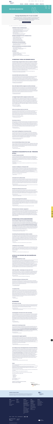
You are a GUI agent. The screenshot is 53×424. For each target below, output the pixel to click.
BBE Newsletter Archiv (39, 403)
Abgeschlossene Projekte (32, 409)
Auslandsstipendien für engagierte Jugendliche (17, 54)
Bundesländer (10, 401)
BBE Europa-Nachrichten (40, 401)
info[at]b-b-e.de (18, 419)
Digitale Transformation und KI (26, 402)
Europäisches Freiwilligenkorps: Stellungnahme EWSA (18, 37)
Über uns (10, 399)
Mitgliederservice (17, 402)
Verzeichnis (17, 400)
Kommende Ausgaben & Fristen (40, 402)
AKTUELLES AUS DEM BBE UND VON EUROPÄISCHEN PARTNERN (21, 46)
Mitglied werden (17, 401)
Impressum (14, 370)
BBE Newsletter (39, 400)
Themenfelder (24, 399)
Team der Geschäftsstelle (11, 404)
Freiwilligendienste (25, 407)
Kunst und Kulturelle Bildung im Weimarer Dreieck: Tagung (18, 34)
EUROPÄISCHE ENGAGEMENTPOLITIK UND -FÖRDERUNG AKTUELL (21, 35)
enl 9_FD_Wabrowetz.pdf (15, 285)
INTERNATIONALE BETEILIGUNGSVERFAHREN (18, 42)
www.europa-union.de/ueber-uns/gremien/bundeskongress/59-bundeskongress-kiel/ (21, 276)
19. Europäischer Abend (15, 49)
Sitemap (16, 416)
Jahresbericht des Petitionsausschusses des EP (17, 39)
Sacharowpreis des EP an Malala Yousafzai (17, 38)
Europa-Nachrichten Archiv (40, 404)
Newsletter (39, 399)
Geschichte (10, 402)
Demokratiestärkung (25, 401)
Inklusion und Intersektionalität (26, 408)
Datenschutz (13, 416)
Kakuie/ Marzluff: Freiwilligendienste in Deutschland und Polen (19, 33)
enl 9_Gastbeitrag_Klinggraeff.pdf (16, 106)
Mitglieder (17, 399)
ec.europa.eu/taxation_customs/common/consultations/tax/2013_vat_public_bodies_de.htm (22, 242)
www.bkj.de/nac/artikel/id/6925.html (16, 148)
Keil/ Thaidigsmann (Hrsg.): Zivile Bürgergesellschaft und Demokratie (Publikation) (21, 55)
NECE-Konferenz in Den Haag (15, 52)
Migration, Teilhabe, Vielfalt (25, 410)
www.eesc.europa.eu (15, 174)
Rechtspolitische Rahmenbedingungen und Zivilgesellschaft (32, 401)
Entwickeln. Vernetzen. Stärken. (12, 400)
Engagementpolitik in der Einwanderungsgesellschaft (25, 403)
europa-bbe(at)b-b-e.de (16, 365)
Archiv (23, 413)
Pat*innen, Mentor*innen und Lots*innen (33, 408)
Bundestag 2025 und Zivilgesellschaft (32, 403)
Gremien (10, 403)
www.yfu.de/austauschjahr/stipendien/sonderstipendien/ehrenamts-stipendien (21, 344)
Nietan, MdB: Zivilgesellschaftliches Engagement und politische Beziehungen (20, 30)
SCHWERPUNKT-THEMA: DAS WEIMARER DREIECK (19, 27)
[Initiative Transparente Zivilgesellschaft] (41, 420)
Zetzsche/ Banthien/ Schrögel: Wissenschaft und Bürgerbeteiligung (19, 43)
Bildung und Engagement (25, 400)
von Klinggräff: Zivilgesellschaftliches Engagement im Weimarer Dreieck (20, 31)
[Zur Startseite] (11, 2)
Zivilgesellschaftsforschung (25, 412)
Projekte (31, 399)
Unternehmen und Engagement (26, 411)
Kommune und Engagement (25, 409)
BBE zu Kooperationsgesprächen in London (17, 47)
